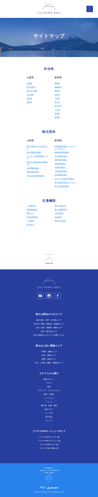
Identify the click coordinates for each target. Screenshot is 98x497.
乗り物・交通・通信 (49, 405)
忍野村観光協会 (33, 172)
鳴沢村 (29, 102)
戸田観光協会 (60, 167)
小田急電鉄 (59, 213)
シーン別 (49, 413)
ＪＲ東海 (30, 221)
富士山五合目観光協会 (36, 176)
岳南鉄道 (58, 217)
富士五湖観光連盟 (34, 152)
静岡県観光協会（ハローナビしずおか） (65, 147)
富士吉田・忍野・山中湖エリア (49, 320)
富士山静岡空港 (61, 210)
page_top (49, 259)
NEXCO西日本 (32, 217)
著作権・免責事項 (49, 472)
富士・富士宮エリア (49, 331)
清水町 (57, 113)
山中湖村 (30, 95)
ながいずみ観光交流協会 (64, 179)
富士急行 (30, 225)
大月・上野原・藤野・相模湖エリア (49, 363)
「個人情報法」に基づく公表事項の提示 (49, 470)
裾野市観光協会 (61, 160)
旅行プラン (49, 409)
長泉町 (57, 117)
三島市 (57, 98)
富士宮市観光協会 (62, 186)
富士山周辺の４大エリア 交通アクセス (49, 335)
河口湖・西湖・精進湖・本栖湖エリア (49, 324)
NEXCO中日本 (60, 221)
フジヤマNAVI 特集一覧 (49, 448)
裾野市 (57, 91)
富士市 (57, 102)
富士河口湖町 (32, 91)
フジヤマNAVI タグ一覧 (49, 444)
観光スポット (49, 379)
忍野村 (29, 98)
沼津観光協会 (60, 164)
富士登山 (49, 417)
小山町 (57, 110)
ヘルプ (49, 475)
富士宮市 (58, 106)
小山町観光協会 (61, 156)
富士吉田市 (31, 87)
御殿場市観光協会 (62, 152)
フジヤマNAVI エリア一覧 (49, 437)
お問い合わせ (49, 477)
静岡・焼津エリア (49, 359)
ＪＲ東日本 (31, 206)
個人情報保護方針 (49, 468)
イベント (49, 402)
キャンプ (49, 420)
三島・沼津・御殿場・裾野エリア (49, 328)
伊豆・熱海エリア (49, 355)
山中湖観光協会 (33, 168)
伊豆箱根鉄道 (32, 210)
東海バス (30, 213)
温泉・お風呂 (49, 394)
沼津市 (57, 95)
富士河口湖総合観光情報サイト (37, 163)
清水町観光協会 (61, 175)
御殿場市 (58, 87)
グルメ (49, 383)
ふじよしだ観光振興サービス (37, 157)
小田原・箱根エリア (49, 352)
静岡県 (57, 83)
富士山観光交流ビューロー (65, 182)
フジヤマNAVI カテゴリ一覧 (49, 441)
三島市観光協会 (61, 171)
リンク (49, 481)
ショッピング (49, 398)
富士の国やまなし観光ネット (37, 147)
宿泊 (49, 387)
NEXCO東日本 (60, 206)
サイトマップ (49, 479)
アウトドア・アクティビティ (49, 390)
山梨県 (29, 83)
